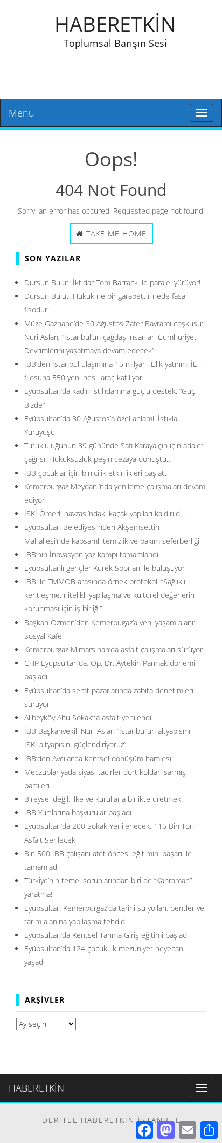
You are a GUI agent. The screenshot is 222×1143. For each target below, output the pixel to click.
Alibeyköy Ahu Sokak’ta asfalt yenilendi (87, 717)
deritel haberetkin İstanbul (111, 1120)
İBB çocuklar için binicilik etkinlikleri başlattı (96, 473)
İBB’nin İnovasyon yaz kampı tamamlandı (91, 554)
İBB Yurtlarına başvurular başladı (77, 812)
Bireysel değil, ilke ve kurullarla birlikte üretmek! (103, 799)
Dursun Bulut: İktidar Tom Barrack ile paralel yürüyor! (112, 282)
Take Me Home (115, 233)
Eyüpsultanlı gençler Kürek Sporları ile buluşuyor (104, 568)
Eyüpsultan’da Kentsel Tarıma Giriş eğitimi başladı (106, 935)
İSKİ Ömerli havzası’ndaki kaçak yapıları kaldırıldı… (105, 513)
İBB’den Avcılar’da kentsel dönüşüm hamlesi (97, 758)
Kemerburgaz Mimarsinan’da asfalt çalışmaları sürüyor (113, 649)
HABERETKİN (115, 24)
